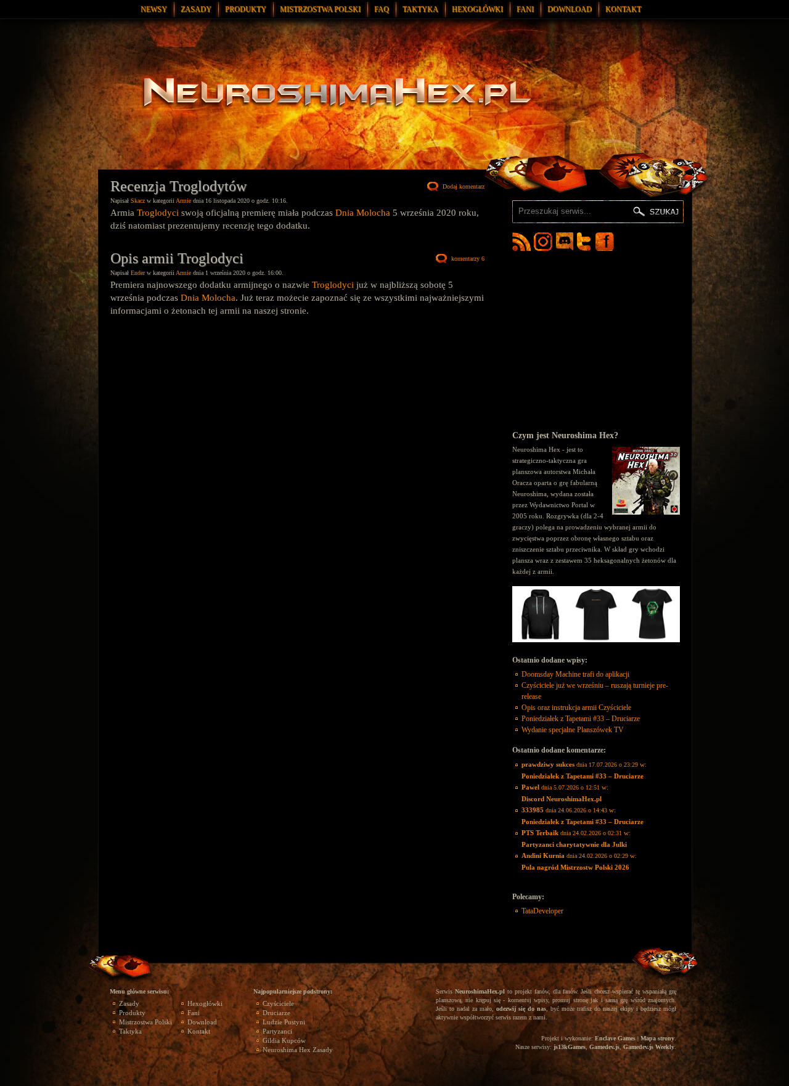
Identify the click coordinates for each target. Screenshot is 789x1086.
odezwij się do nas (521, 1008)
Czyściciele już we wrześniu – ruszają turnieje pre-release (594, 691)
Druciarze (276, 1012)
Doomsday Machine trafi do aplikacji (575, 674)
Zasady (196, 9)
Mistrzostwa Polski (320, 9)
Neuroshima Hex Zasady (298, 1049)
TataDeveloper (542, 911)
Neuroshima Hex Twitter (586, 241)
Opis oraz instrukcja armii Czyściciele (576, 707)
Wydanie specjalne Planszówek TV (572, 729)
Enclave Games (615, 1038)
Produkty (245, 9)
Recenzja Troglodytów (178, 186)
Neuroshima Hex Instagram (543, 241)
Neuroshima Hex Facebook (604, 241)
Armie (183, 200)
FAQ (381, 9)
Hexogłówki (477, 9)
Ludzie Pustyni (284, 1022)
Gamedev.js (604, 1046)
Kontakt (623, 9)
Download (569, 9)
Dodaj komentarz (463, 186)
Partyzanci (277, 1031)
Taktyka (420, 9)
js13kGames (570, 1046)
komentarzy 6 (467, 258)
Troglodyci (158, 213)
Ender (138, 272)
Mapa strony (657, 1038)
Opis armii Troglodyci (176, 258)
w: (584, 770)
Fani (525, 9)
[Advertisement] (596, 340)
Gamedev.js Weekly (648, 1046)
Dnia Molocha (362, 213)
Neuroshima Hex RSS (521, 241)
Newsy (154, 9)
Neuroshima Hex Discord (564, 241)
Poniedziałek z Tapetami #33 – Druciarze (580, 718)
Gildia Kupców (284, 1040)
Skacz (138, 200)
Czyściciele (278, 1003)
